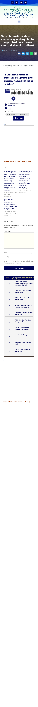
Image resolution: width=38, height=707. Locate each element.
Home (4, 65)
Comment (7, 231)
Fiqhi (9, 109)
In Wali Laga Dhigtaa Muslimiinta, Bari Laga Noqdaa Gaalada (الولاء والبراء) (24, 283)
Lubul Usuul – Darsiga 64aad (23, 335)
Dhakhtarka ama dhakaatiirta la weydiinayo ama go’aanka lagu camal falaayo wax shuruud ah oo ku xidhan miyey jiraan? (10, 204)
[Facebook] (12, 2)
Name (6, 252)
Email (6, 257)
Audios (9, 65)
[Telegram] (25, 2)
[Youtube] (21, 2)
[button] (19, 21)
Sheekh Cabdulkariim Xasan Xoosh (15, 103)
